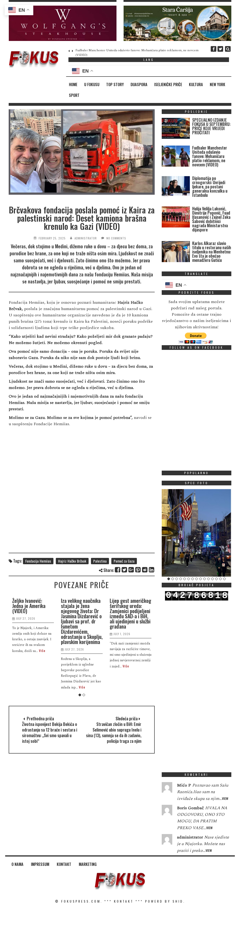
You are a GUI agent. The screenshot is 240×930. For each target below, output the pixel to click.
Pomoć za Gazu (124, 561)
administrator (86, 238)
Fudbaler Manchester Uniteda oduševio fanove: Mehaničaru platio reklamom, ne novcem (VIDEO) (209, 156)
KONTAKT (124, 901)
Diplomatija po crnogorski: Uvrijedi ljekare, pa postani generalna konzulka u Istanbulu (209, 186)
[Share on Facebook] (118, 570)
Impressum (40, 864)
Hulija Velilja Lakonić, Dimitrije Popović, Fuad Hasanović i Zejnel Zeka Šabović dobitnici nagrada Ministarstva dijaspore (211, 219)
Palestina (100, 561)
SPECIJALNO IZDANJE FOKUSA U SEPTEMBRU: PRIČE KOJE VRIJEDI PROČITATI (211, 126)
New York (217, 84)
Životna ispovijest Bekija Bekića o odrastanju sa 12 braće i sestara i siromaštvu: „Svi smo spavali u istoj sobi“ (49, 732)
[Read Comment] (167, 788)
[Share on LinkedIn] (152, 570)
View (225, 798)
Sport (74, 95)
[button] (62, 23)
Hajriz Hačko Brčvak (72, 561)
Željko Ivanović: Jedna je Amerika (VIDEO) (28, 606)
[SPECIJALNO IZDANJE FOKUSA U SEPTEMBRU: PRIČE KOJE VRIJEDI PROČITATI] (176, 129)
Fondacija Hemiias (38, 561)
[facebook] (213, 49)
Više (42, 650)
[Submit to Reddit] (145, 570)
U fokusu (91, 84)
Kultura (196, 84)
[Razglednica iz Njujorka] (196, 533)
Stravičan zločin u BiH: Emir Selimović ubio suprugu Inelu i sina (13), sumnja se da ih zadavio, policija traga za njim (113, 732)
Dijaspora (139, 84)
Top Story (115, 84)
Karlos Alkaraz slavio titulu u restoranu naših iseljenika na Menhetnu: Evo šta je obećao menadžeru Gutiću (211, 251)
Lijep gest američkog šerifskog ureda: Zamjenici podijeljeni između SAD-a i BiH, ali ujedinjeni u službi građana (130, 613)
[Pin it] (138, 570)
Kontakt (64, 864)
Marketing (88, 864)
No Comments (116, 238)
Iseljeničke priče (168, 84)
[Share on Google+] (131, 570)
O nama (17, 864)
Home (73, 84)
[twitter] (220, 49)
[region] (62, 23)
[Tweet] (125, 570)
